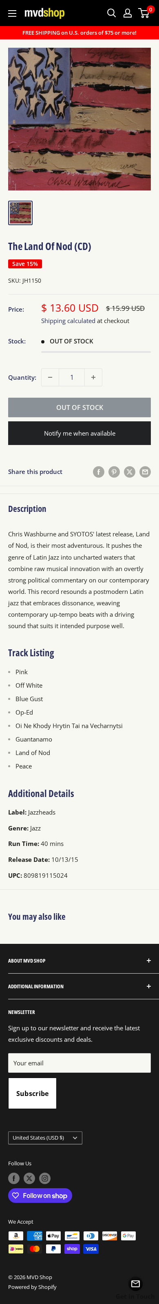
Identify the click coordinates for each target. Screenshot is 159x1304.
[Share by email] (145, 471)
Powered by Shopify (32, 1287)
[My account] (128, 13)
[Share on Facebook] (98, 471)
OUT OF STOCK (79, 407)
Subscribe (32, 1093)
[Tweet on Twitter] (129, 471)
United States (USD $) (38, 1137)
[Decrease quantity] (50, 377)
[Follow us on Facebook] (14, 1178)
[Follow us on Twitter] (29, 1178)
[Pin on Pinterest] (114, 471)
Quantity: (22, 377)
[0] (144, 13)
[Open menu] (12, 13)
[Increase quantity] (93, 377)
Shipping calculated (68, 321)
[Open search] (111, 13)
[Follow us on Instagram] (45, 1178)
